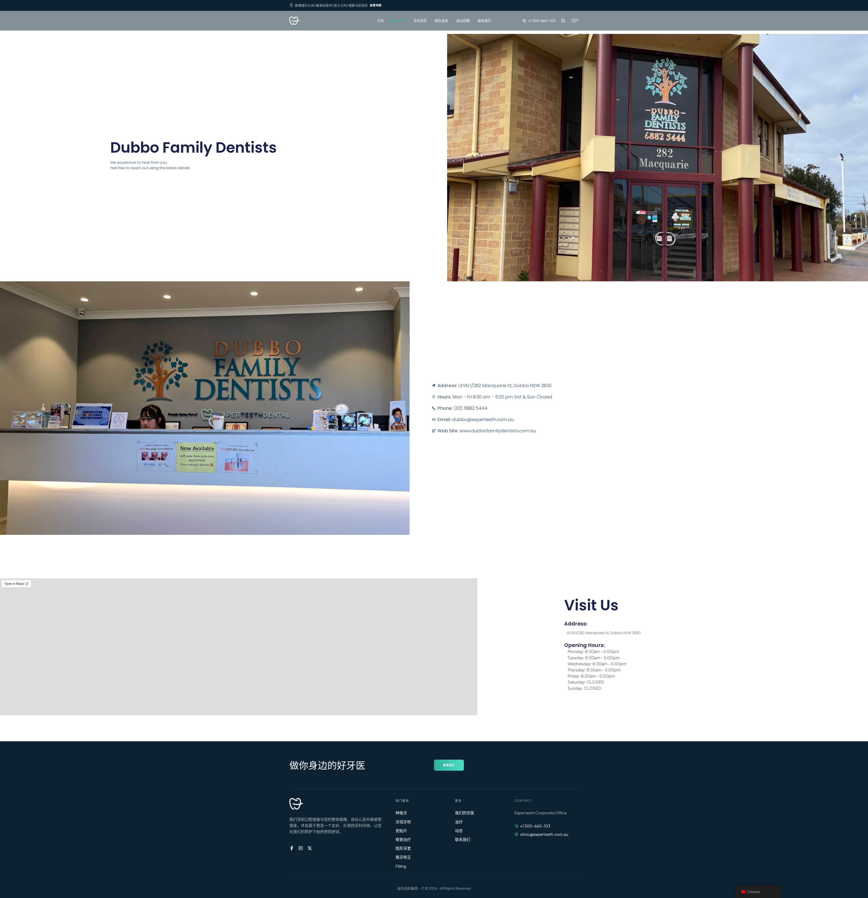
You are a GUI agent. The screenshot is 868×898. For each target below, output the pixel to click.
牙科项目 (420, 20)
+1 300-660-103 (535, 825)
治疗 (459, 821)
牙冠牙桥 (403, 821)
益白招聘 (463, 20)
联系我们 (484, 20)
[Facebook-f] (291, 848)
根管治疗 (403, 839)
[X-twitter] (309, 848)
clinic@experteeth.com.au (544, 834)
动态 (459, 830)
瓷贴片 (401, 830)
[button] (538, 20)
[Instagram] (300, 848)
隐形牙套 (403, 848)
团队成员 (441, 20)
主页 (380, 20)
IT (422, 888)
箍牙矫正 (403, 857)
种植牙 (401, 812)
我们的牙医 (464, 812)
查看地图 (376, 5)
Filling (401, 866)
